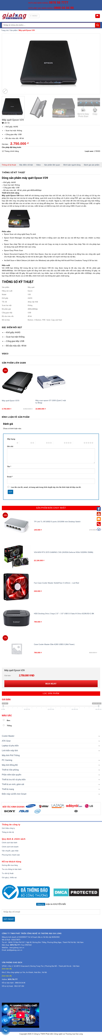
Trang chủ (4, 30)
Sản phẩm (13, 30)
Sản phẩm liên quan (52, 165)
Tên (9, 467)
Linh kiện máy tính (10, 750)
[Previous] (7, 64)
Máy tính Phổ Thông (11, 755)
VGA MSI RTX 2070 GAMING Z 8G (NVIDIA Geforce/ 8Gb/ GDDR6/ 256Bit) (63, 552)
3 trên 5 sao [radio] (40, 443)
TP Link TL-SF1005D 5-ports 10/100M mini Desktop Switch (57, 522)
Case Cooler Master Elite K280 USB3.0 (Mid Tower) (54, 644)
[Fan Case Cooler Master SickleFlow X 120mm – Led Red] (16, 587)
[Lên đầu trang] (99, 529)
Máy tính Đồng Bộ (10, 765)
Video (38, 165)
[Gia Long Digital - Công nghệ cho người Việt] (14, 16)
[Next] (95, 64)
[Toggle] (99, 736)
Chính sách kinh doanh (10, 847)
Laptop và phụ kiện (10, 746)
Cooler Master (8, 736)
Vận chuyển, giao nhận (10, 851)
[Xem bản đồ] (7, 969)
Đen (8, 720)
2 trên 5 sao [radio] (25, 443)
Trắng (9, 726)
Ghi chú (10, 446)
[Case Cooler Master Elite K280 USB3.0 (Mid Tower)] (16, 648)
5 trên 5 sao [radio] (78, 443)
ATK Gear (6, 741)
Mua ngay (51, 684)
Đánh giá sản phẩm (91, 165)
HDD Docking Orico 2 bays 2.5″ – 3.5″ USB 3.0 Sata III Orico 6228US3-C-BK (64, 614)
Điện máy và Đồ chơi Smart (14, 794)
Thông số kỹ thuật (9, 165)
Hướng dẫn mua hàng (10, 865)
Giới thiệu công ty (8, 828)
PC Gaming (7, 760)
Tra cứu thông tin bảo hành (11, 869)
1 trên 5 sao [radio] (11, 443)
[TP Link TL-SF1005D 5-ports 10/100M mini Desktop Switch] (16, 526)
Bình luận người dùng (71, 165)
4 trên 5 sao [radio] (58, 443)
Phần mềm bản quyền (11, 775)
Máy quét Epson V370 (10, 401)
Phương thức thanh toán (11, 855)
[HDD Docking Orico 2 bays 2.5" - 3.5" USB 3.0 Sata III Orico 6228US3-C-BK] (16, 618)
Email (10, 477)
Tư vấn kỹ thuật (7, 873)
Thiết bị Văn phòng (10, 770)
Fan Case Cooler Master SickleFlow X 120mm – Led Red (56, 583)
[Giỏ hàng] (97, 16)
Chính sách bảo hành (9, 843)
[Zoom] (5, 91)
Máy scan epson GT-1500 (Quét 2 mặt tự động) (50, 401)
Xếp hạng (11, 439)
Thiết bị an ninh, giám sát (13, 784)
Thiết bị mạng (8, 789)
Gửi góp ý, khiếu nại (9, 877)
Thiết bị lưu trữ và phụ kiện (14, 779)
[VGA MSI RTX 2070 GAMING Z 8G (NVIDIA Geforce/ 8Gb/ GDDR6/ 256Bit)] (16, 556)
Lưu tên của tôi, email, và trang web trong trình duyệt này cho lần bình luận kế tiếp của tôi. (46, 487)
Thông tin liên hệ (8, 832)
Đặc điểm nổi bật (26, 165)
